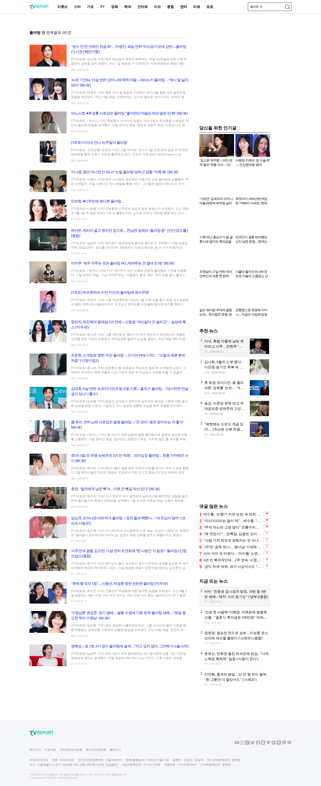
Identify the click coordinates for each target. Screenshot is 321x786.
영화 (114, 7)
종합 (170, 7)
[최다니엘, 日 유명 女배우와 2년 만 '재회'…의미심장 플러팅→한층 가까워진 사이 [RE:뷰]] (109, 466)
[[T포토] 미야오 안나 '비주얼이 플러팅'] (109, 151)
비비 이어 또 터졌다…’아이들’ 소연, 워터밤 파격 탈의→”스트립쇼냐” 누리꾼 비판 (233, 553)
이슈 (157, 7)
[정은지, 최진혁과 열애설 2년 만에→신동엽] (109, 333)
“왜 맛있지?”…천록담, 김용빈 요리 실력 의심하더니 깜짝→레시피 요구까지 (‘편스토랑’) (233, 534)
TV (102, 6)
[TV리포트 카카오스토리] (279, 743)
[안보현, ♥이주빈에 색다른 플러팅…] (109, 210)
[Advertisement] (235, 473)
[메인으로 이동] (39, 8)
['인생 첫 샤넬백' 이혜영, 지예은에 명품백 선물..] (234, 617)
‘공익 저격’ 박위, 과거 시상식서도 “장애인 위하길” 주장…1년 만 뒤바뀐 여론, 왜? (233, 566)
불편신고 (115, 749)
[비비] (234, 596)
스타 (77, 7)
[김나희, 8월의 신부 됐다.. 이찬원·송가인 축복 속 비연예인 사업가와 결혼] (234, 367)
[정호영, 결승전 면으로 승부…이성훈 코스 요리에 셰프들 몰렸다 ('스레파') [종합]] (234, 638)
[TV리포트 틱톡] (247, 743)
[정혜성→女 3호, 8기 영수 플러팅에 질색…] (109, 655)
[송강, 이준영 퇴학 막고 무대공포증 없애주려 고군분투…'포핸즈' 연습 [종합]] (234, 408)
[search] (287, 6)
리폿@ (62, 7)
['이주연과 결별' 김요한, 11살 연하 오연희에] (109, 561)
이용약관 (50, 749)
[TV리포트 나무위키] (273, 743)
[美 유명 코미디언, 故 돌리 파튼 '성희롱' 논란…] (234, 388)
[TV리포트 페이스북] (258, 743)
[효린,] (109, 498)
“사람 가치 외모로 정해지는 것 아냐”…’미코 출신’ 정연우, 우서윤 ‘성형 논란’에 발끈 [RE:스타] (233, 540)
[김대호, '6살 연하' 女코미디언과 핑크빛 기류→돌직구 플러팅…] (109, 400)
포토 (209, 7)
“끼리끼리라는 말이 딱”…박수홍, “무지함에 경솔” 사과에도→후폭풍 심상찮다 (233, 521)
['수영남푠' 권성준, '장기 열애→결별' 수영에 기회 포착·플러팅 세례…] (109, 624)
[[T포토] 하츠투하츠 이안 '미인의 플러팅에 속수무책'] (109, 301)
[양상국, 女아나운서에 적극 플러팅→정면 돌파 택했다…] (109, 529)
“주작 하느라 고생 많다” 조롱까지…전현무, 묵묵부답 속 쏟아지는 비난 (233, 527)
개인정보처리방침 (71, 749)
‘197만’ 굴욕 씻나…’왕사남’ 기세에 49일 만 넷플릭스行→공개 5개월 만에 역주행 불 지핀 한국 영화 (233, 547)
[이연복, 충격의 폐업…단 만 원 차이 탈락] (234, 679)
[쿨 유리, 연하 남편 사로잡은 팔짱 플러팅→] (109, 433)
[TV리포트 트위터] (252, 743)
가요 (90, 7)
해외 (127, 7)
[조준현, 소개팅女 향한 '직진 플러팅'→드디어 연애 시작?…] (109, 366)
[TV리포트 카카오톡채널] (284, 743)
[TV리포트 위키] (268, 743)
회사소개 (35, 749)
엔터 (183, 7)
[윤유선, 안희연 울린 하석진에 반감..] (234, 659)
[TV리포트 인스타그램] (242, 743)
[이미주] (109, 272)
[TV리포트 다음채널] (263, 743)
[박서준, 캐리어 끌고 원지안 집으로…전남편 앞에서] (109, 241)
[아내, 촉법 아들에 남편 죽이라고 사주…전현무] (234, 346)
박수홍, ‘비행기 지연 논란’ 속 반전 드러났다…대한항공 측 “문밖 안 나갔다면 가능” (233, 514)
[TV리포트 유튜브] (237, 743)
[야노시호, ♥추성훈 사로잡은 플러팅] (109, 122)
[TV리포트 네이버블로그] (289, 743)
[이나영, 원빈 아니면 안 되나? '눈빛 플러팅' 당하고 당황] (109, 181)
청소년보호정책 (96, 749)
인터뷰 (142, 7)
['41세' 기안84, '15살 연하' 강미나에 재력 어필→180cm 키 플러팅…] (109, 91)
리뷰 (196, 7)
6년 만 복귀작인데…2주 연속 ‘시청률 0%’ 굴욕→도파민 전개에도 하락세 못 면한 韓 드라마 (233, 560)
